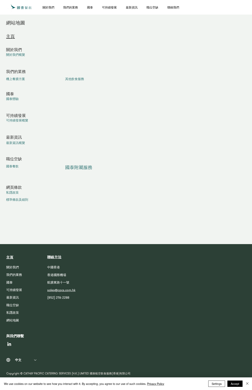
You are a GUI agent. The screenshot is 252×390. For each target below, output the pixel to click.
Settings (217, 384)
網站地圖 (12, 320)
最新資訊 (12, 297)
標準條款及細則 (17, 200)
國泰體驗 (12, 99)
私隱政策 (12, 193)
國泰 (9, 283)
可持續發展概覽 (17, 120)
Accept (235, 384)
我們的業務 (14, 275)
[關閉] (247, 384)
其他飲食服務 (74, 79)
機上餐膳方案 (15, 79)
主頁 (10, 37)
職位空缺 (12, 305)
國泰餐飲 (12, 166)
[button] (73, 7)
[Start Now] (21, 7)
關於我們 (12, 267)
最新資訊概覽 (15, 143)
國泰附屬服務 (78, 168)
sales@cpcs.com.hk (61, 290)
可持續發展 (14, 290)
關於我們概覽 (15, 55)
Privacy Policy (155, 384)
